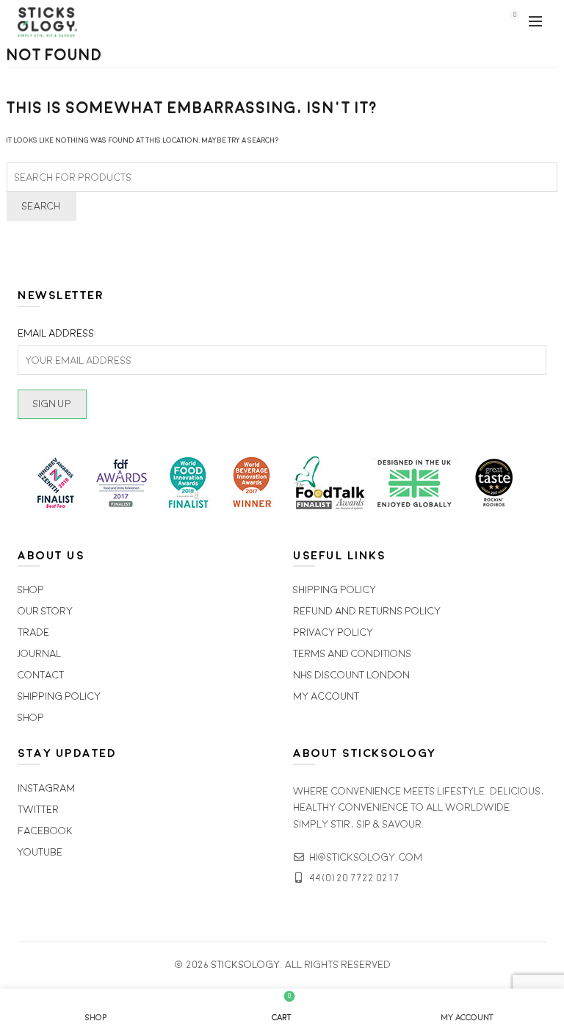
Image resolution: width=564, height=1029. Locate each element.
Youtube (40, 852)
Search (41, 206)
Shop (31, 589)
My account (326, 696)
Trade (33, 632)
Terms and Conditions (352, 653)
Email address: (57, 333)
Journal (39, 653)
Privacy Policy (333, 632)
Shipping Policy (59, 696)
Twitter (38, 809)
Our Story (45, 611)
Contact (41, 675)
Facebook (45, 830)
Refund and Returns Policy (367, 611)
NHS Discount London (351, 675)
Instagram (46, 788)
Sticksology (246, 964)
